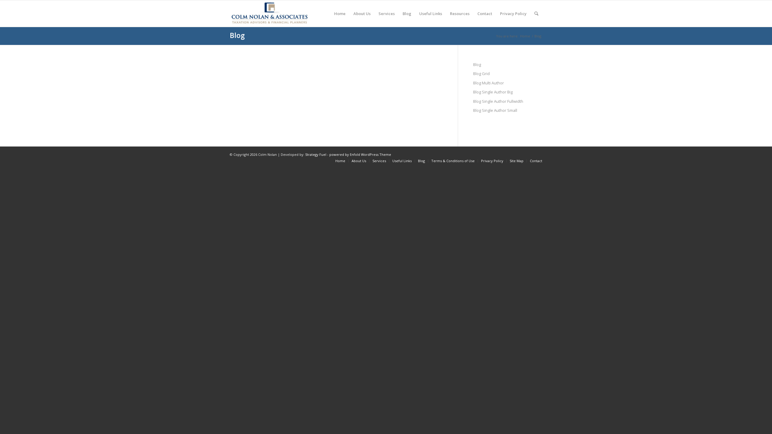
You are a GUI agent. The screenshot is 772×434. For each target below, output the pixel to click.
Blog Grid (481, 73)
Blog (237, 35)
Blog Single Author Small (495, 110)
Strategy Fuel (315, 154)
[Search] (536, 13)
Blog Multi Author (488, 83)
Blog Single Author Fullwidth (498, 101)
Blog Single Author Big (493, 92)
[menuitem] (340, 13)
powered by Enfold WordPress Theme (360, 154)
